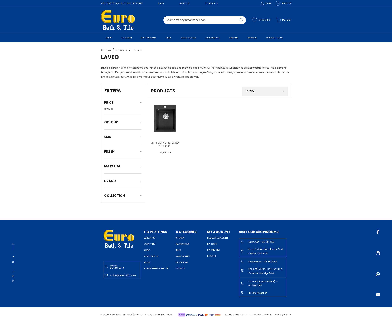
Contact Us (211, 3)
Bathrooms (182, 244)
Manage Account (217, 237)
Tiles (178, 250)
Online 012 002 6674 (117, 266)
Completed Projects (156, 268)
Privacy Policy (282, 314)
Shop (147, 250)
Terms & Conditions (261, 314)
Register (286, 3)
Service (228, 314)
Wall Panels (182, 256)
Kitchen (180, 237)
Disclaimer (241, 314)
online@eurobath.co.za (123, 275)
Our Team (149, 244)
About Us (184, 3)
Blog (161, 3)
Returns (211, 256)
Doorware (182, 262)
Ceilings (180, 268)
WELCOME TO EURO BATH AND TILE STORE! (122, 3)
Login (268, 3)
